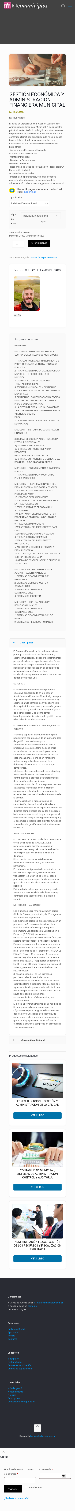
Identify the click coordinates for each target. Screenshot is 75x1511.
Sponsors (13, 1332)
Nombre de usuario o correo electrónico (19, 1471)
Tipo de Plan (15, 197)
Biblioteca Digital (16, 1329)
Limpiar (42, 221)
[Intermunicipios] (26, 5)
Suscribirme (39, 243)
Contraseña (46, 1469)
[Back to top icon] (37, 1428)
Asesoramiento (15, 1391)
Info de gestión (15, 1388)
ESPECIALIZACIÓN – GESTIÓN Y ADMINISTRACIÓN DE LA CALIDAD (37, 1103)
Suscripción (14, 1398)
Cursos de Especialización (43, 257)
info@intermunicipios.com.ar (48, 1302)
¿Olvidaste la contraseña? (16, 1498)
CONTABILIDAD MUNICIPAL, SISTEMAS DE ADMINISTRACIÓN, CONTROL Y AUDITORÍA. (37, 1174)
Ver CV (17, 315)
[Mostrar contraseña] (63, 1476)
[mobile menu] (70, 5)
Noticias (12, 1395)
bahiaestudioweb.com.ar (42, 1436)
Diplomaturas (14, 1362)
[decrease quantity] (10, 244)
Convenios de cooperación (21, 1401)
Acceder (13, 1488)
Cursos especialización (19, 1365)
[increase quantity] (26, 244)
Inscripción (13, 1358)
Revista (11, 1335)
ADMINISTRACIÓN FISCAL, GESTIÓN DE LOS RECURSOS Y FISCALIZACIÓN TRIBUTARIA (37, 1245)
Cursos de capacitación (20, 1368)
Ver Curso (37, 1115)
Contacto (32, 1306)
